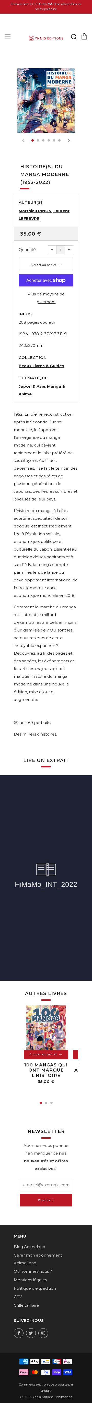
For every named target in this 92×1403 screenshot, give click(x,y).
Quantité (27, 249)
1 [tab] (41, 1103)
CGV (18, 1296)
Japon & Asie (32, 386)
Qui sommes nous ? (33, 1271)
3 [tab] (51, 1103)
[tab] (32, 140)
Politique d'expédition (35, 1288)
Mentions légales (30, 1279)
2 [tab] (46, 1103)
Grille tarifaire (26, 1305)
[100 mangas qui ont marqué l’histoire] (46, 1027)
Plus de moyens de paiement (46, 298)
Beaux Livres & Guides (41, 365)
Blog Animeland (29, 1246)
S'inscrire (43, 1200)
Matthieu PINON (35, 210)
